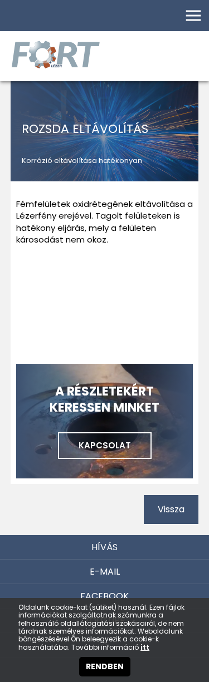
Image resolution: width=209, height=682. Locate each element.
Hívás (104, 547)
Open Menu (193, 15)
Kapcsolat (105, 445)
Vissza (171, 509)
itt (144, 647)
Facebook (104, 596)
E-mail (105, 571)
